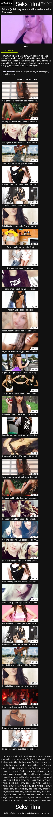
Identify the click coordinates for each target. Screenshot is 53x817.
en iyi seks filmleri (17, 771)
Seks (4, 9)
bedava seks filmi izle (29, 762)
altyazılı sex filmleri (23, 756)
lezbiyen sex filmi (33, 792)
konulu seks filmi (16, 786)
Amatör (19, 72)
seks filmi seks (8, 74)
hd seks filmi (18, 780)
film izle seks (14, 777)
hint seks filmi (34, 780)
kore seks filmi (34, 789)
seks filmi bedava (43, 800)
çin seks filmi (32, 765)
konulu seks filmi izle (35, 786)
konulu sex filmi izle (18, 789)
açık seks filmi (7, 756)
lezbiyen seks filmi (14, 792)
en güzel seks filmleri (27, 768)
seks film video (15, 800)
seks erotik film (38, 798)
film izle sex (26, 777)
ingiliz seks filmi (16, 783)
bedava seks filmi (9, 762)
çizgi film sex (45, 765)
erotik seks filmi (20, 774)
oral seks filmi (28, 795)
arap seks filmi (24, 759)
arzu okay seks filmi (41, 759)
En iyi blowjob (42, 72)
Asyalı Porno (29, 72)
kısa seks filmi (33, 783)
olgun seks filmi (13, 795)
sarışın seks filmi (9, 798)
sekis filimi (24, 798)
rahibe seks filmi (43, 795)
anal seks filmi (39, 756)
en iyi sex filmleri (35, 771)
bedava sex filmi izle (15, 765)
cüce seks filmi (8, 768)
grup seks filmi (39, 777)
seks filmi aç (28, 800)
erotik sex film (35, 774)
